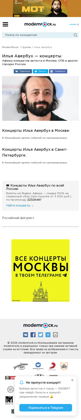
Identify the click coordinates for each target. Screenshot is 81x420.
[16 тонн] (20, 366)
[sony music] (52, 366)
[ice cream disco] (64, 366)
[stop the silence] (10, 389)
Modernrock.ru (40, 24)
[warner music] (38, 366)
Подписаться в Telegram (45, 407)
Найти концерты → (20, 205)
